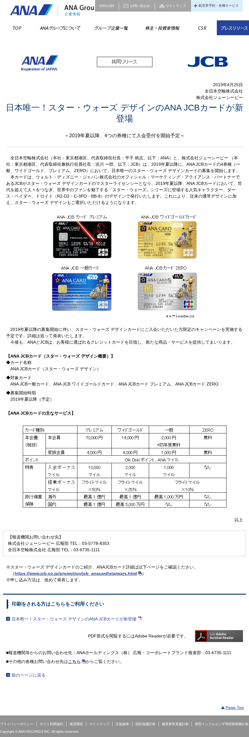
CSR (202, 27)
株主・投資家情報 (161, 27)
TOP (17, 27)
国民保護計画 (145, 724)
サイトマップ (176, 6)
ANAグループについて (59, 27)
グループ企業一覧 (110, 27)
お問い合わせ (140, 6)
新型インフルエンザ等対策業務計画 (221, 724)
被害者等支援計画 (175, 724)
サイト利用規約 (51, 724)
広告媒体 (122, 724)
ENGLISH (107, 6)
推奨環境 (76, 724)
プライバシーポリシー (16, 724)
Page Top (235, 707)
